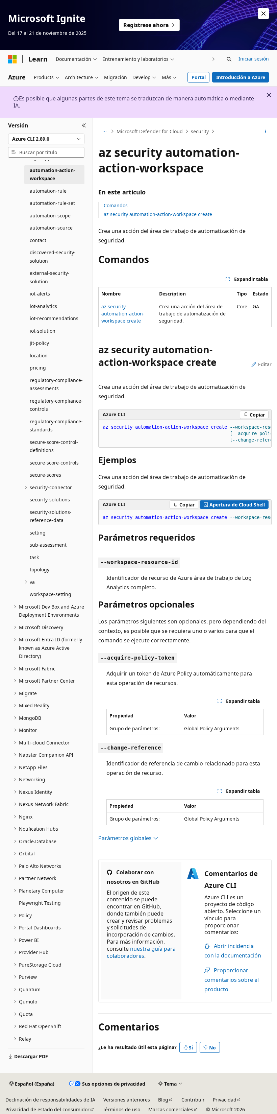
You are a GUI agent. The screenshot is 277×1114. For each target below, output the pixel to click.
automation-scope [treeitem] (50, 215)
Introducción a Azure (240, 77)
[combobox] (46, 139)
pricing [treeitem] (38, 367)
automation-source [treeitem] (51, 227)
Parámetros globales (125, 838)
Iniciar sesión (253, 58)
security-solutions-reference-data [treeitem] (51, 516)
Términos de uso (121, 1109)
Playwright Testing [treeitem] (40, 903)
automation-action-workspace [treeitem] (52, 174)
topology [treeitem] (39, 569)
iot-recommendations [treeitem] (54, 318)
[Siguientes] (214, 59)
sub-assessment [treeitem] (48, 545)
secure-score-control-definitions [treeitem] (54, 446)
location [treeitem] (39, 355)
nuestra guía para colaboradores (141, 952)
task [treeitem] (34, 557)
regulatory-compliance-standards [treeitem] (56, 425)
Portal (199, 77)
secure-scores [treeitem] (45, 475)
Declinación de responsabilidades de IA (50, 1099)
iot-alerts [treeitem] (40, 293)
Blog (163, 1099)
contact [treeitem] (38, 240)
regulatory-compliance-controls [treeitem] (56, 405)
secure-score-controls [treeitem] (54, 462)
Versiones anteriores (126, 1099)
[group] (185, 434)
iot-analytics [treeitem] (43, 306)
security (200, 131)
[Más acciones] (266, 131)
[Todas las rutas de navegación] (104, 131)
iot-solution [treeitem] (42, 331)
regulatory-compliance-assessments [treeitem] (56, 384)
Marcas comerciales (170, 1109)
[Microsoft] (12, 59)
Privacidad (224, 1099)
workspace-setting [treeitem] (50, 594)
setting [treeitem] (38, 532)
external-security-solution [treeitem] (50, 277)
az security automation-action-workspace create (158, 214)
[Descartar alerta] (263, 13)
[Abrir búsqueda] (229, 59)
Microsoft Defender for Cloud (150, 131)
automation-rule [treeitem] (48, 191)
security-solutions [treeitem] (50, 499)
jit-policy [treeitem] (39, 343)
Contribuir (193, 1099)
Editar (265, 364)
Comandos (116, 205)
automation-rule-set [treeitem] (52, 203)
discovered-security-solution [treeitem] (53, 256)
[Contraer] (84, 125)
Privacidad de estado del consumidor (47, 1109)
